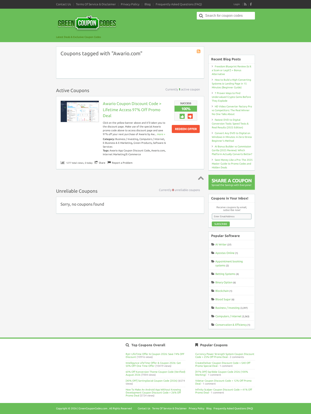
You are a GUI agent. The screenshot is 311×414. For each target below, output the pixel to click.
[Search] (201, 15)
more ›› (161, 134)
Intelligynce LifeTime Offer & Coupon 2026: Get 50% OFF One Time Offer (153, 364)
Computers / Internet (151, 139)
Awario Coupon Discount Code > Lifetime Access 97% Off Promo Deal (132, 109)
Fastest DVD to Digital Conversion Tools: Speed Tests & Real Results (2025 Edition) (230, 123)
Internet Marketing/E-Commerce (122, 154)
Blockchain (222, 290)
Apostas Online (224, 252)
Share (102, 162)
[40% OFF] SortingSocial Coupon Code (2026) (152, 380)
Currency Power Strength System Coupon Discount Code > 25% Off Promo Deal (224, 355)
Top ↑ (200, 177)
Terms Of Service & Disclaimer (96, 4)
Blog (147, 4)
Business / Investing (126, 139)
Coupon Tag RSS (199, 52)
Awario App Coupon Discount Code (130, 150)
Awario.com (158, 150)
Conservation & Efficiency (231, 324)
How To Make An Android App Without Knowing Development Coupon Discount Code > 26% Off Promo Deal (153, 392)
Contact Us (63, 4)
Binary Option (223, 282)
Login (237, 4)
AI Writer (221, 244)
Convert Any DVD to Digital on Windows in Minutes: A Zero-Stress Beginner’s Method (232, 137)
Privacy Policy (130, 4)
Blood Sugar (223, 299)
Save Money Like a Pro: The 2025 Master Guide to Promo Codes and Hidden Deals (232, 163)
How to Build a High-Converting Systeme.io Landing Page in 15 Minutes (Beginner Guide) (231, 83)
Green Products (142, 142)
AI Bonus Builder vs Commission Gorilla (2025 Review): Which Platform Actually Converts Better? (232, 150)
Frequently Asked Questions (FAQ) (179, 4)
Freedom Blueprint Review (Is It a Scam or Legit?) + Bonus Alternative (231, 70)
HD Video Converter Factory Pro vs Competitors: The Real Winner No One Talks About (232, 110)
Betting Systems (225, 273)
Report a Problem (122, 162)
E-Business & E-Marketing (117, 142)
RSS (245, 4)
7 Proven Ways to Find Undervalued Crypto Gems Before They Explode (231, 97)
